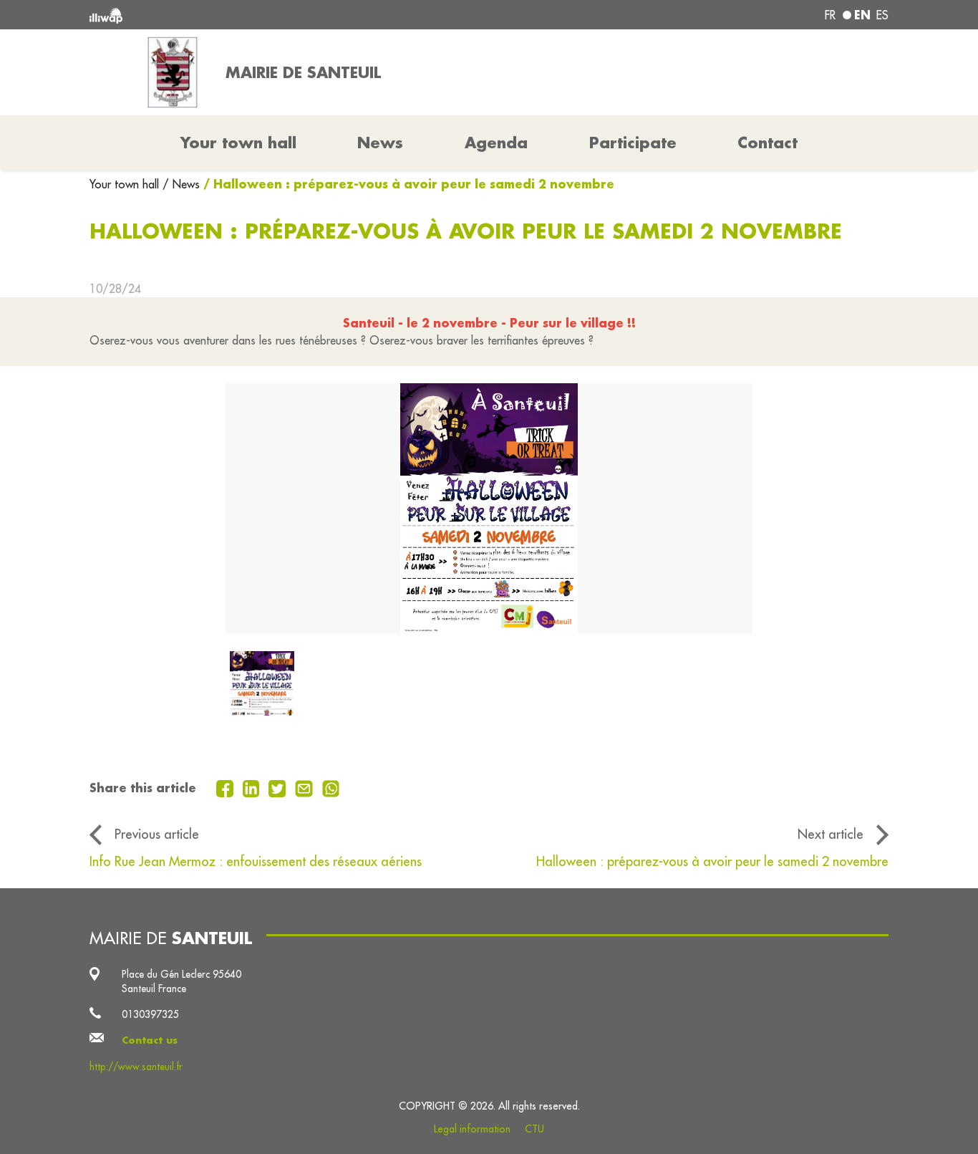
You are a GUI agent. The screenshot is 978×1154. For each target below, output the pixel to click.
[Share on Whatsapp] (331, 787)
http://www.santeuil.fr (136, 1066)
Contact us (150, 1040)
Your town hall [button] (238, 143)
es (882, 15)
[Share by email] (305, 787)
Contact (767, 143)
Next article (830, 833)
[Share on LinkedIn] (253, 787)
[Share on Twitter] (279, 787)
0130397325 (150, 1014)
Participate (633, 143)
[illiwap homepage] (251, 14)
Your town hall (126, 184)
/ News (181, 184)
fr (830, 15)
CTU (534, 1128)
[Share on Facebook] (226, 787)
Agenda (496, 143)
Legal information (472, 1128)
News (380, 143)
